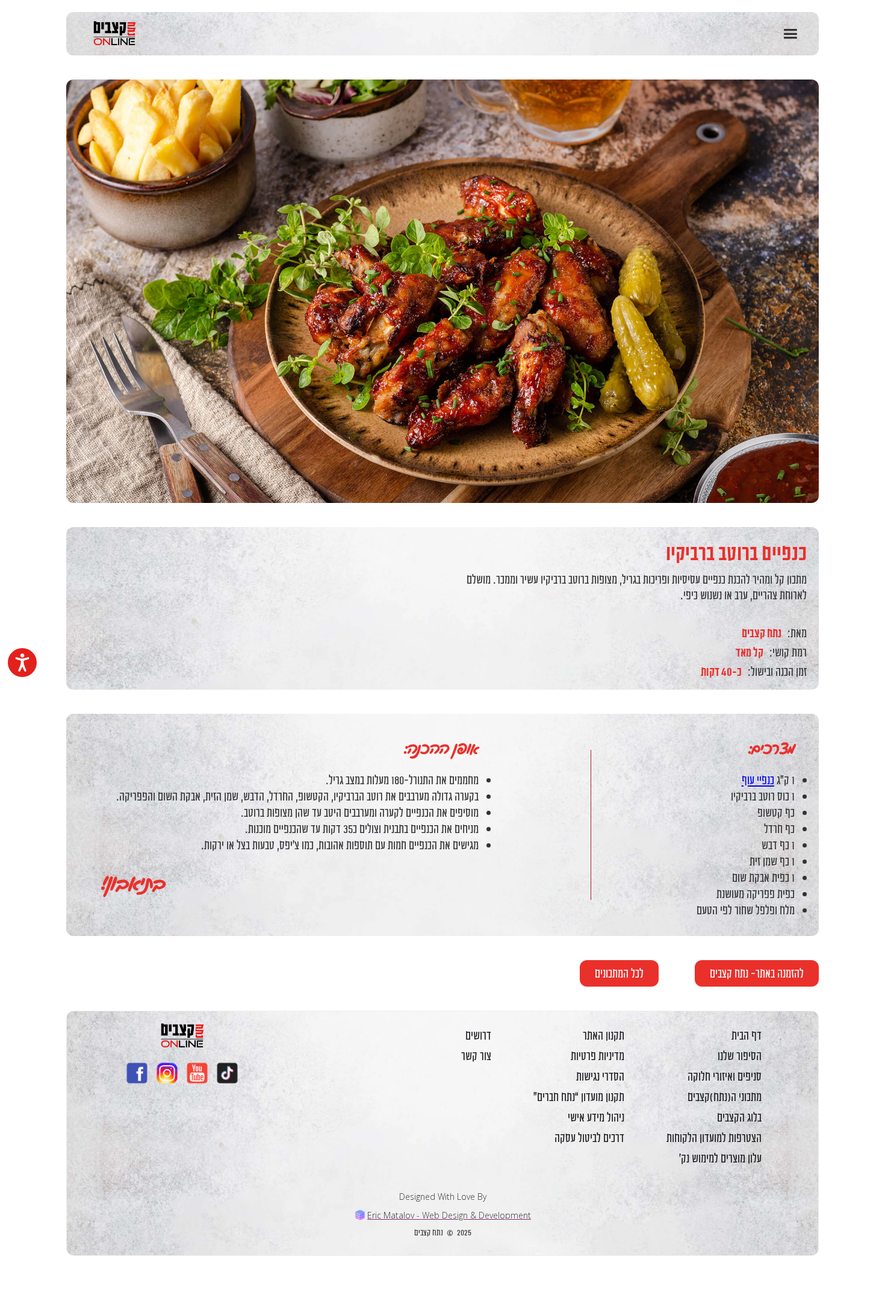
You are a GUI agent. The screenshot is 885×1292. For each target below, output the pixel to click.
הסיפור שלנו (740, 1056)
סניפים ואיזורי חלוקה (725, 1076)
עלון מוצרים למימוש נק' (720, 1158)
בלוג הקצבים (739, 1117)
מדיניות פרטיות (597, 1056)
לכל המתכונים (619, 973)
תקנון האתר (603, 1035)
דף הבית (746, 1035)
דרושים (478, 1035)
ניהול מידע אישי (596, 1117)
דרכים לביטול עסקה (589, 1138)
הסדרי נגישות (600, 1076)
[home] (109, 33)
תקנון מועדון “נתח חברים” (578, 1097)
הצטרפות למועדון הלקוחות (714, 1138)
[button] (790, 34)
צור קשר (476, 1056)
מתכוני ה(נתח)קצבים (725, 1097)
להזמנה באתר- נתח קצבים (757, 973)
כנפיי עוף (758, 779)
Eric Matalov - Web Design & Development (449, 1215)
